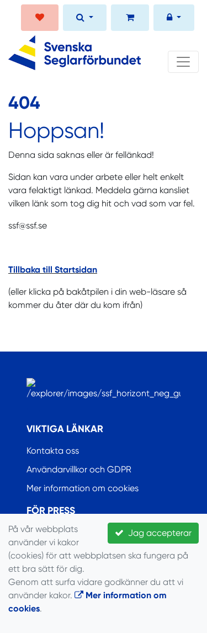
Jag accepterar (158, 533)
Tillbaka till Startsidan (52, 269)
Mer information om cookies (82, 488)
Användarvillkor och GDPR (78, 469)
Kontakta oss (52, 450)
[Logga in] (173, 19)
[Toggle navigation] (183, 62)
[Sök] (85, 19)
